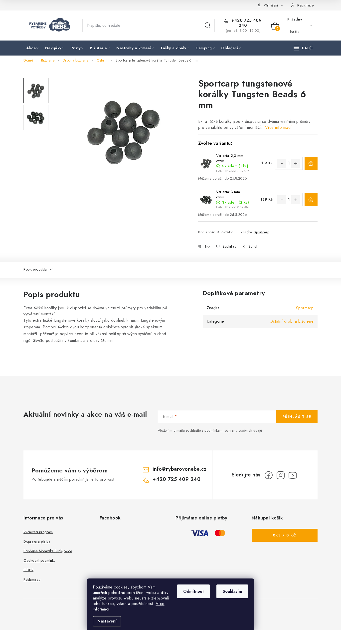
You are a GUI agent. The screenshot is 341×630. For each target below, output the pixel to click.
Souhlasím (232, 591)
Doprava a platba (36, 541)
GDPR (28, 569)
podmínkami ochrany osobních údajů (233, 430)
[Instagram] (281, 475)
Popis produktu (35, 269)
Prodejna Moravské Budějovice (47, 550)
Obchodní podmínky (39, 560)
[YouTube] (293, 475)
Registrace (305, 5)
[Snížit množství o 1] (281, 163)
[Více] (303, 48)
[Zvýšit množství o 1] (295, 163)
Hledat (208, 25)
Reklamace (31, 579)
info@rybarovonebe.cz (179, 469)
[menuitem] (32, 48)
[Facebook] (269, 475)
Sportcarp (261, 232)
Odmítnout (193, 591)
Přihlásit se (297, 416)
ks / (284, 535)
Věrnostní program (38, 531)
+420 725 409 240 (246, 23)
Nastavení (107, 621)
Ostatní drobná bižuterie (292, 321)
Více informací (278, 127)
